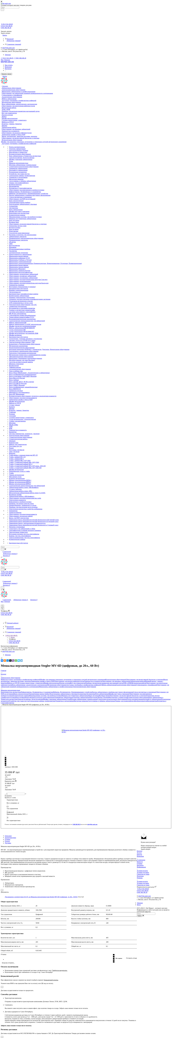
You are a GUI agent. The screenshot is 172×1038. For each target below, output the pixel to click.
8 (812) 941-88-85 (7, 24)
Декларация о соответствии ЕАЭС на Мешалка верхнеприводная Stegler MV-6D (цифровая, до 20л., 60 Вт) (41, 897)
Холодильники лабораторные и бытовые (64, 694)
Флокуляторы (29, 697)
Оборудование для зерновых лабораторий (116, 681)
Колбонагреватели (141, 701)
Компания (140, 856)
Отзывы (7, 839)
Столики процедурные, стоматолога (31, 683)
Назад (13, 637)
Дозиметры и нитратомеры (64, 701)
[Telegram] (21, 660)
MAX (139, 905)
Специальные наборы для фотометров (42, 701)
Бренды (139, 854)
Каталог (139, 851)
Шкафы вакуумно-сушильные (119, 694)
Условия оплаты (142, 871)
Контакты (140, 865)
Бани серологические (21, 694)
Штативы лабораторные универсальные (83, 699)
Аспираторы (82, 694)
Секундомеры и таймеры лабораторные (101, 701)
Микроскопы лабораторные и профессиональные (56, 687)
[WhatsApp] (16, 660)
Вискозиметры (152, 701)
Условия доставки (143, 872)
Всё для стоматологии (77, 683)
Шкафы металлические (51, 683)
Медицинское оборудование (56, 685)
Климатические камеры (21, 695)
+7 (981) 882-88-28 (20, 58)
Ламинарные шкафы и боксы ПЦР (42, 681)
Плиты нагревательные (135, 699)
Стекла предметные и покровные (144, 692)
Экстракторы (90, 694)
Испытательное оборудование (115, 679)
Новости (140, 862)
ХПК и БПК (127, 683)
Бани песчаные (94, 695)
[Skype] (19, 660)
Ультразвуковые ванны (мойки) (39, 694)
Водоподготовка (10, 697)
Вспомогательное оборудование (138, 697)
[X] (10, 660)
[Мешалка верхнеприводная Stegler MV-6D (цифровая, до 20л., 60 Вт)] (84, 731)
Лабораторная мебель (137, 681)
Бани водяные (20, 697)
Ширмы (147, 681)
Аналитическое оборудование (126, 685)
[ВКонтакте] (2, 660)
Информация (141, 867)
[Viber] (13, 660)
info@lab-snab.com (8, 48)
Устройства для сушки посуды (19, 701)
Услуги (139, 853)
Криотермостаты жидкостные (11, 692)
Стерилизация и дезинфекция (146, 685)
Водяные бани (104, 695)
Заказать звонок (6, 74)
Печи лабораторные (102, 694)
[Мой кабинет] (2, 579)
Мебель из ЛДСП (13, 683)
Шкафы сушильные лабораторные (54, 699)
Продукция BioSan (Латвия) (99, 697)
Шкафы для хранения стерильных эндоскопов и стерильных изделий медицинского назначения (72, 679)
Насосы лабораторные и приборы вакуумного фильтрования (112, 692)
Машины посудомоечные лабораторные (75, 695)
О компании (141, 860)
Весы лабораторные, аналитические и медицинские (29, 685)
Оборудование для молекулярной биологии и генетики (144, 679)
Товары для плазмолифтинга (125, 701)
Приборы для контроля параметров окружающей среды (104, 683)
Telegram (8, 55)
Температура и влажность (93, 681)
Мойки (3, 679)
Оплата (7, 841)
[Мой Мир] (7, 660)
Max (2, 60)
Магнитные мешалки (81, 701)
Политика (140, 876)
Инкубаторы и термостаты (118, 697)
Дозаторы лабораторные (81, 697)
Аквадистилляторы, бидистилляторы (30, 699)
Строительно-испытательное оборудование (112, 699)
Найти (139, 916)
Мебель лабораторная (108, 685)
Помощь (140, 878)
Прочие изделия (64, 683)
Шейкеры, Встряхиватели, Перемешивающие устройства (72, 692)
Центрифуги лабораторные (152, 699)
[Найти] (2, 9)
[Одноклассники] (5, 660)
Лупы (68, 699)
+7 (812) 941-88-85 (7, 58)
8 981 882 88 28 (6, 28)
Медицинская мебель (138, 683)
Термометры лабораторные (64, 697)
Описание (8, 836)
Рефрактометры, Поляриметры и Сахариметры (37, 692)
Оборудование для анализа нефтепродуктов (69, 681)
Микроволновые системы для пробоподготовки (45, 695)
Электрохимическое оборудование (84, 687)
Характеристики (10, 837)
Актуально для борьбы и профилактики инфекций (23, 679)
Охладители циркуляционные (44, 697)
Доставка (8, 843)
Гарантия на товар (143, 874)
